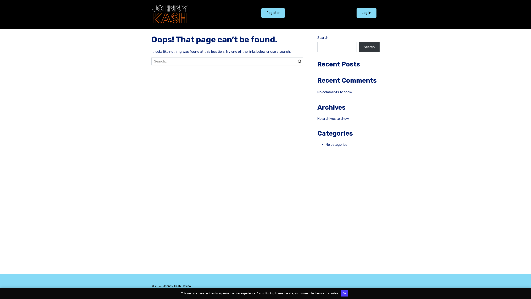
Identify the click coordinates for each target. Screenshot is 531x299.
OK (344, 293)
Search (322, 38)
